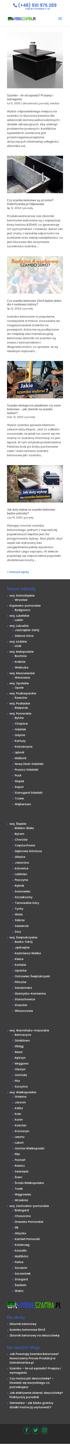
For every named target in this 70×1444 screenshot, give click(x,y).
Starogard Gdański (29, 793)
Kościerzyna (23, 747)
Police (19, 1262)
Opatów (21, 970)
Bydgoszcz (22, 610)
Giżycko (20, 1233)
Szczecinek (23, 1274)
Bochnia (21, 656)
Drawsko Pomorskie (29, 1222)
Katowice (21, 868)
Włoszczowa (24, 1011)
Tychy (19, 909)
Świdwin (20, 1285)
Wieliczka (21, 667)
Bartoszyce (23, 1035)
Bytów (19, 718)
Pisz (17, 1081)
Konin (19, 1120)
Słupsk (19, 781)
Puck (18, 775)
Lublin (19, 620)
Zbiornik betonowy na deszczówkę (34, 1335)
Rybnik (19, 886)
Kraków (20, 662)
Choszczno (23, 1216)
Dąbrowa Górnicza (28, 851)
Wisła (19, 914)
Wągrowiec (23, 1194)
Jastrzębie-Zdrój (27, 630)
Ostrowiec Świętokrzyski (32, 976)
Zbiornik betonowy (23, 1324)
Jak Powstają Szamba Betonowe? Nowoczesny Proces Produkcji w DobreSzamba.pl (34, 1358)
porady (44, 103)
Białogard (22, 1210)
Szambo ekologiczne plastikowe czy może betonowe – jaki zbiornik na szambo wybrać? (34, 409)
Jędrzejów (22, 947)
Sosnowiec (23, 891)
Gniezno (21, 1097)
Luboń (19, 1143)
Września (21, 1200)
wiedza (54, 103)
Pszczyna (21, 880)
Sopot (19, 787)
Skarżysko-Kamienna (30, 994)
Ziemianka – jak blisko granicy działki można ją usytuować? (31, 1405)
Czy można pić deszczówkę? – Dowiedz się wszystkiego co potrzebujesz (32, 1382)
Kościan (20, 1125)
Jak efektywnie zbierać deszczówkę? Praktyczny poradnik (36, 1395)
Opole (19, 688)
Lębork (19, 752)
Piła (17, 1154)
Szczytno (21, 1086)
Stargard (21, 1279)
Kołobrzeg (22, 1245)
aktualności (30, 103)
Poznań (20, 1160)
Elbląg (19, 1046)
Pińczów (20, 982)
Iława (18, 1052)
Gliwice (20, 857)
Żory (18, 932)
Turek (19, 1189)
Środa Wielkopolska (29, 1183)
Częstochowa (25, 845)
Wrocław (21, 600)
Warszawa (22, 678)
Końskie (20, 965)
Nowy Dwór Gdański (29, 764)
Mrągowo (22, 1063)
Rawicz (20, 1166)
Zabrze (20, 920)
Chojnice (21, 724)
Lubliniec (21, 874)
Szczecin (21, 1268)
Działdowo (22, 1040)
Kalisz (19, 1108)
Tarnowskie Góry (27, 903)
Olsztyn (20, 1069)
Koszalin (21, 1251)
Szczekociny (23, 897)
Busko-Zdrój (23, 942)
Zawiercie (22, 926)
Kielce (19, 959)
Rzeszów (21, 698)
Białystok (21, 708)
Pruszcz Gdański (26, 770)
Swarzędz (22, 1171)
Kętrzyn (20, 1058)
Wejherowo (23, 804)
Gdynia (20, 735)
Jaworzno (22, 863)
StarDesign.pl (40, 1439)
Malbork (21, 758)
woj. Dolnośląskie (22, 595)
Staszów (21, 1005)
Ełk (16, 1227)
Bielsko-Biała (24, 828)
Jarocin (20, 1102)
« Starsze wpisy (18, 572)
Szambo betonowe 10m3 (27, 1330)
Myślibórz (21, 1256)
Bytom (19, 834)
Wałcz (19, 1291)
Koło (18, 1114)
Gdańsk (20, 729)
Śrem (18, 1177)
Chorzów (21, 840)
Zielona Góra (24, 636)
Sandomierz (23, 988)
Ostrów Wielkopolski (29, 1148)
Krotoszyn (22, 1131)
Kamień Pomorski (27, 1239)
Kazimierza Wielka (28, 953)
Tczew (19, 798)
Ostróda (21, 1075)
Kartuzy (20, 741)
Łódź (18, 646)
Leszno (20, 1137)
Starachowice (25, 999)
